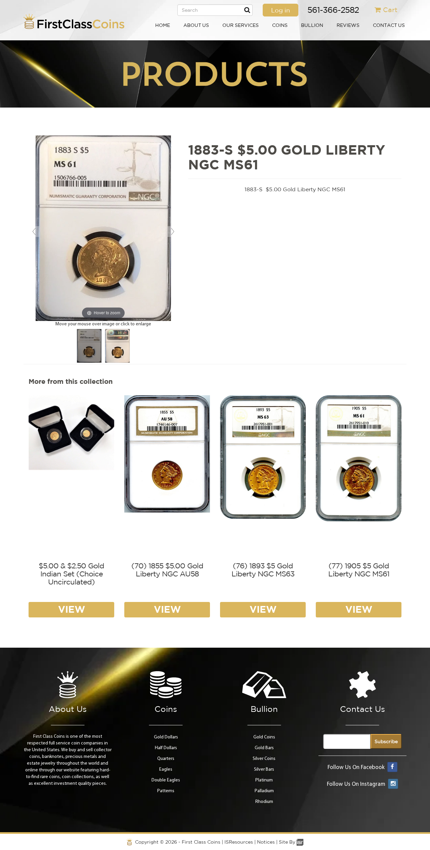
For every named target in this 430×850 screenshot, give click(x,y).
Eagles (165, 769)
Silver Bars (264, 769)
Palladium (264, 791)
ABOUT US (196, 25)
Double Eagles (166, 780)
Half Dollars (166, 748)
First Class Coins (201, 842)
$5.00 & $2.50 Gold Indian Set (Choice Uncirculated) (71, 574)
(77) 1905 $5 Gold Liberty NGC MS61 (358, 570)
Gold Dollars (166, 737)
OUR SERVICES (240, 25)
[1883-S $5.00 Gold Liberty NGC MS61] (89, 346)
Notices (266, 842)
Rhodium (264, 801)
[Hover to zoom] (103, 228)
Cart (390, 9)
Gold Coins (264, 737)
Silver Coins (264, 758)
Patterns (165, 791)
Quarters (165, 758)
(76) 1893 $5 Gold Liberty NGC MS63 (262, 570)
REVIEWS (348, 25)
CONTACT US (389, 25)
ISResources (238, 842)
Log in (280, 10)
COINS (280, 25)
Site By (288, 842)
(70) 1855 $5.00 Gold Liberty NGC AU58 (167, 570)
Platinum (264, 780)
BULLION (312, 25)
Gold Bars (264, 748)
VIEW (71, 609)
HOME (162, 25)
